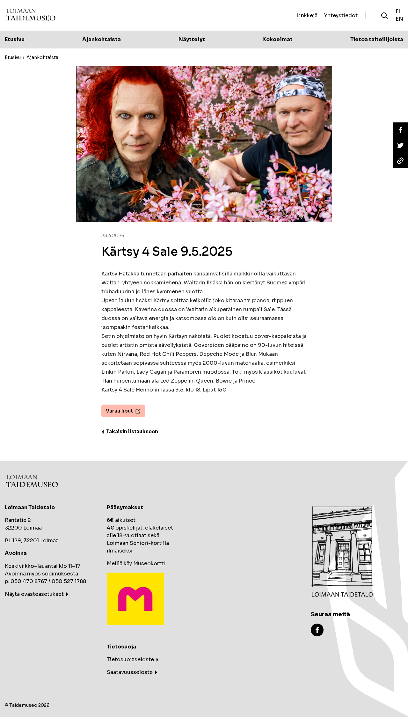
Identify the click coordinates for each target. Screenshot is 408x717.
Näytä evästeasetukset (34, 594)
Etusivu (15, 39)
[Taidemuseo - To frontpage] (30, 15)
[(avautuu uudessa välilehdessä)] (317, 629)
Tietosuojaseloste (130, 659)
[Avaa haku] (384, 15)
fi (398, 11)
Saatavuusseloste (130, 672)
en (399, 19)
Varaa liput (119, 411)
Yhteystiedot (341, 15)
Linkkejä (306, 15)
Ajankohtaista (101, 39)
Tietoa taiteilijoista (376, 39)
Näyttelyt (191, 39)
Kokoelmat (277, 39)
